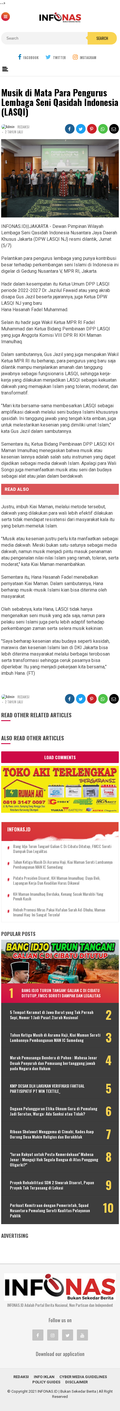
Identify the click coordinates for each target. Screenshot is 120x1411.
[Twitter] (67, 1335)
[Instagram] (52, 1335)
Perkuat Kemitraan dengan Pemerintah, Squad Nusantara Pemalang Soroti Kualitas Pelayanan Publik (50, 1211)
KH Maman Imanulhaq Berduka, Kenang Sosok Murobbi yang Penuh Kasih (58, 897)
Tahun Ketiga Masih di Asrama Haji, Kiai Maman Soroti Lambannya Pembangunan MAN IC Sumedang (62, 865)
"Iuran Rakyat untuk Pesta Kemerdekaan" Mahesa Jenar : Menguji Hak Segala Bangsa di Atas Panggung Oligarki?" (54, 1160)
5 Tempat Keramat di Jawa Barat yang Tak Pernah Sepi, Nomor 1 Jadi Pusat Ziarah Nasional (51, 1015)
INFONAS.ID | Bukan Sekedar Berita (67, 1391)
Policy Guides (46, 1382)
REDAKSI (21, 1377)
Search (102, 38)
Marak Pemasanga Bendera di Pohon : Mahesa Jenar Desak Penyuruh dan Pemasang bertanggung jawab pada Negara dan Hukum (53, 1063)
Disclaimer (76, 1382)
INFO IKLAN (44, 1377)
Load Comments (60, 757)
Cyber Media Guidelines (83, 1377)
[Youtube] (82, 1335)
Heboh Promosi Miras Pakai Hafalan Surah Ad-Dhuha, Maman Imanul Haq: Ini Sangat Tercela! (59, 912)
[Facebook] (37, 1335)
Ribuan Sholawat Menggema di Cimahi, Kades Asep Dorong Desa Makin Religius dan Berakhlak (52, 1134)
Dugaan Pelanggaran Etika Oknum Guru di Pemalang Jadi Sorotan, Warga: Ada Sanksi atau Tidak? (53, 1111)
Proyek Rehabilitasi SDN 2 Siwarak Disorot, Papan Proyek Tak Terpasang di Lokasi (52, 1185)
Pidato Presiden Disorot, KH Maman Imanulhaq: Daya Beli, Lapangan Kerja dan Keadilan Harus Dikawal (56, 881)
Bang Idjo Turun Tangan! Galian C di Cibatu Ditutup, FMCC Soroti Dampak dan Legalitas (62, 849)
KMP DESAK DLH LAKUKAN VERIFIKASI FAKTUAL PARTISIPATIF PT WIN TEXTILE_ (47, 1088)
